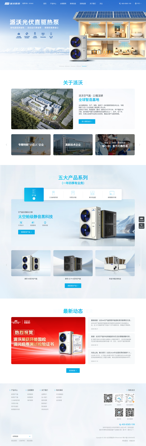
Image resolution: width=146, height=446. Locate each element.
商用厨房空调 (15, 409)
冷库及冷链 (14, 403)
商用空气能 (14, 397)
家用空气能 (14, 394)
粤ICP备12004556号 (128, 438)
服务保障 (44, 400)
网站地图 (29, 441)
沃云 (101, 3)
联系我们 (44, 403)
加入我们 (44, 397)
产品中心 (53, 3)
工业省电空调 (15, 400)
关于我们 (93, 3)
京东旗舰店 (59, 394)
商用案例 (30, 397)
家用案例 (30, 394)
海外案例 (30, 400)
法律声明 (22, 441)
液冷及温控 (14, 406)
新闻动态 (73, 3)
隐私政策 (14, 441)
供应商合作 (44, 409)
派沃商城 (59, 400)
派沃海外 (59, 397)
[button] (6, 144)
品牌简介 (44, 394)
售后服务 (44, 406)
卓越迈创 (132, 441)
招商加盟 (83, 3)
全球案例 (63, 3)
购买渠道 (59, 390)
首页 (44, 3)
